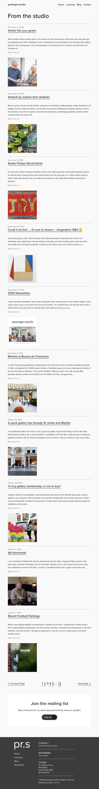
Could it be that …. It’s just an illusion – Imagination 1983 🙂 (45, 230)
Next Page (83, 683)
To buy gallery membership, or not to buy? (34, 486)
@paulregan (43, 755)
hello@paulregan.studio (48, 745)
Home (17, 753)
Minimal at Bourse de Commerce (28, 356)
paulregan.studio (17, 4)
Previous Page (18, 683)
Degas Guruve (54, 782)
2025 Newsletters (19, 293)
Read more (13, 52)
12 (59, 683)
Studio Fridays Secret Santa (25, 163)
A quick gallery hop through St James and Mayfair (39, 423)
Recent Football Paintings (24, 616)
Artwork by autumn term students (29, 97)
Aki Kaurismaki (17, 553)
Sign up (48, 717)
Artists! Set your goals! (22, 30)
